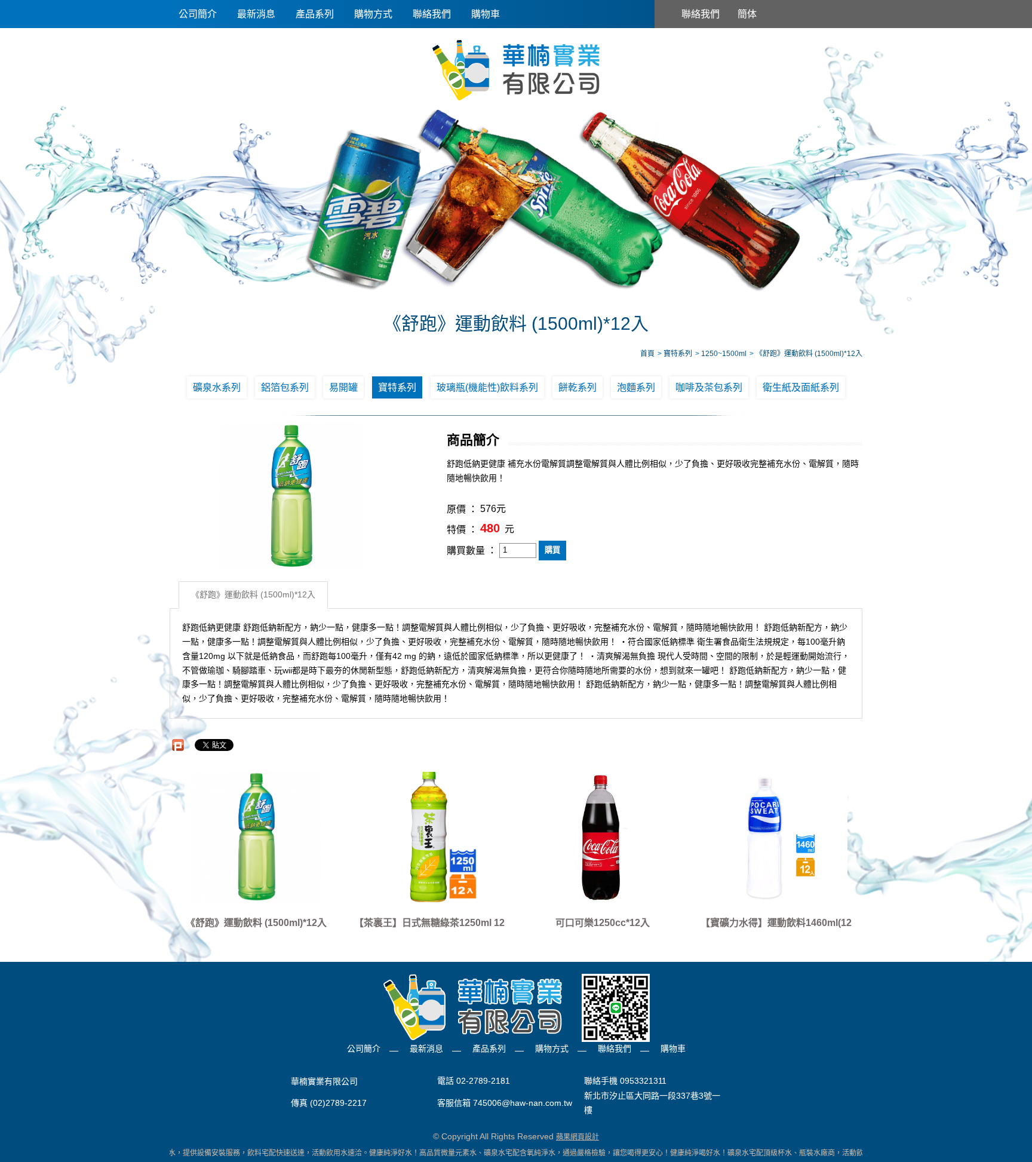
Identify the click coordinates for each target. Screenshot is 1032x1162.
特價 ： (462, 530)
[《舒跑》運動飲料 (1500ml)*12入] (256, 837)
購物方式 (373, 14)
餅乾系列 (577, 387)
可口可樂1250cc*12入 (602, 923)
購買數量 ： (472, 550)
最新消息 (256, 14)
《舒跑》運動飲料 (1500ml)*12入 (253, 594)
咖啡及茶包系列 (708, 387)
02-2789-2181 (483, 1081)
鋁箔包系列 (285, 387)
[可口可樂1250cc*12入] (602, 837)
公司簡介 (198, 14)
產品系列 (315, 14)
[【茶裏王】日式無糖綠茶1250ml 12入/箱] (429, 837)
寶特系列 (397, 387)
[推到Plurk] (178, 745)
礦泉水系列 (217, 387)
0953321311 (643, 1081)
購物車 (485, 14)
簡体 (747, 14)
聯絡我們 (432, 14)
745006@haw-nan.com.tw (522, 1103)
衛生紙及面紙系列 (801, 387)
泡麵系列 (636, 387)
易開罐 (343, 387)
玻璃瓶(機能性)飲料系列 (487, 387)
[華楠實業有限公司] (516, 69)
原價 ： (462, 509)
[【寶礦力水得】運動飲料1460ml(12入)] (775, 837)
